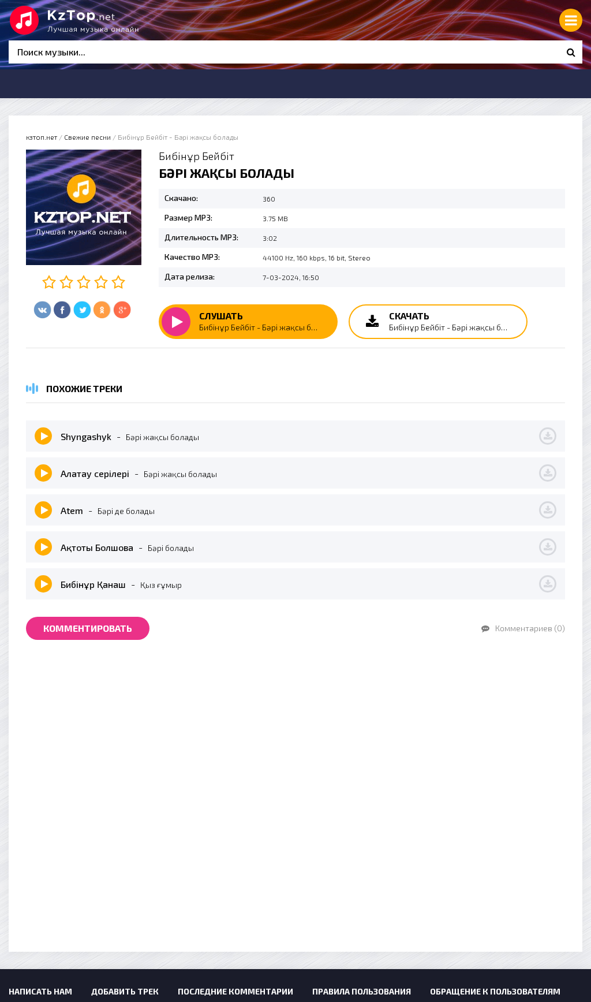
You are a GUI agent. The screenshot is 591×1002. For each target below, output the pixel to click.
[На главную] (95, 20)
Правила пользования (361, 991)
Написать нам (40, 991)
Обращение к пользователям (495, 991)
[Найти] (570, 52)
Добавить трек (125, 991)
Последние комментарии (235, 991)
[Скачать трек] (547, 436)
